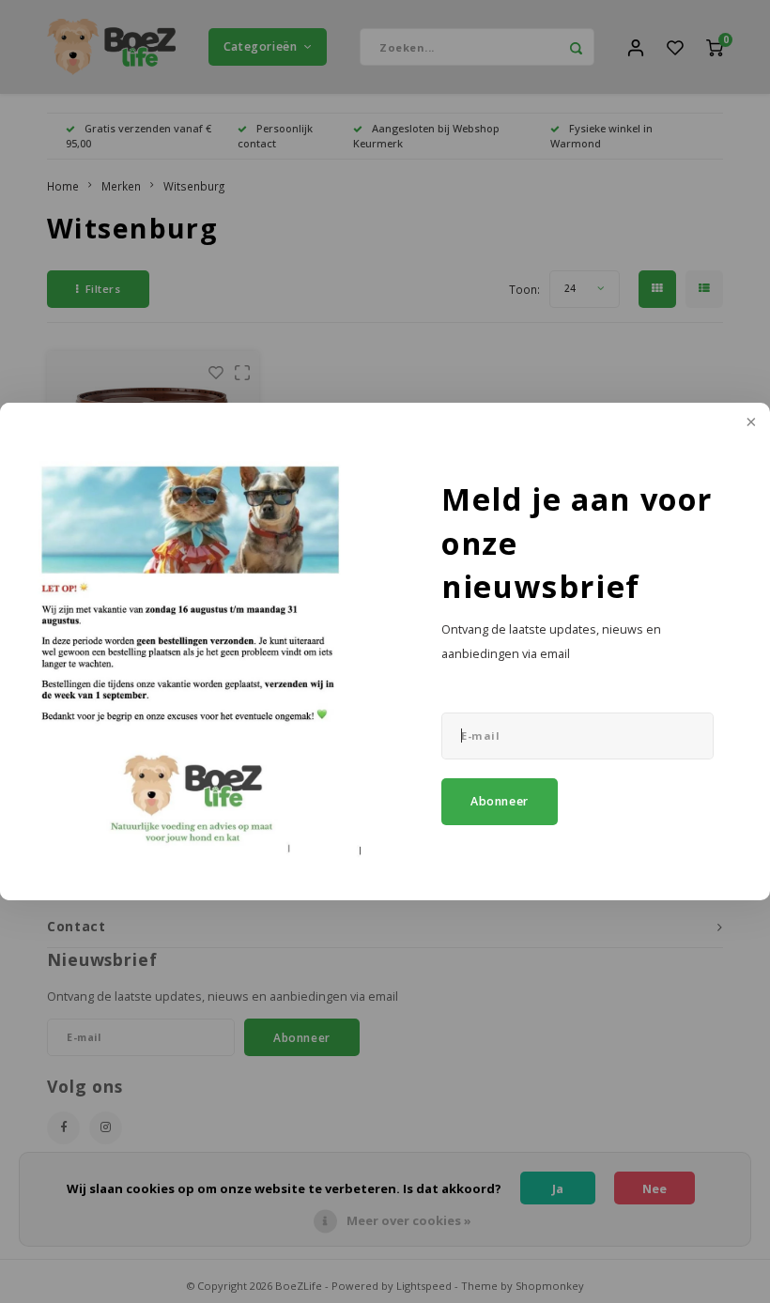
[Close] (749, 423)
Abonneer (499, 801)
